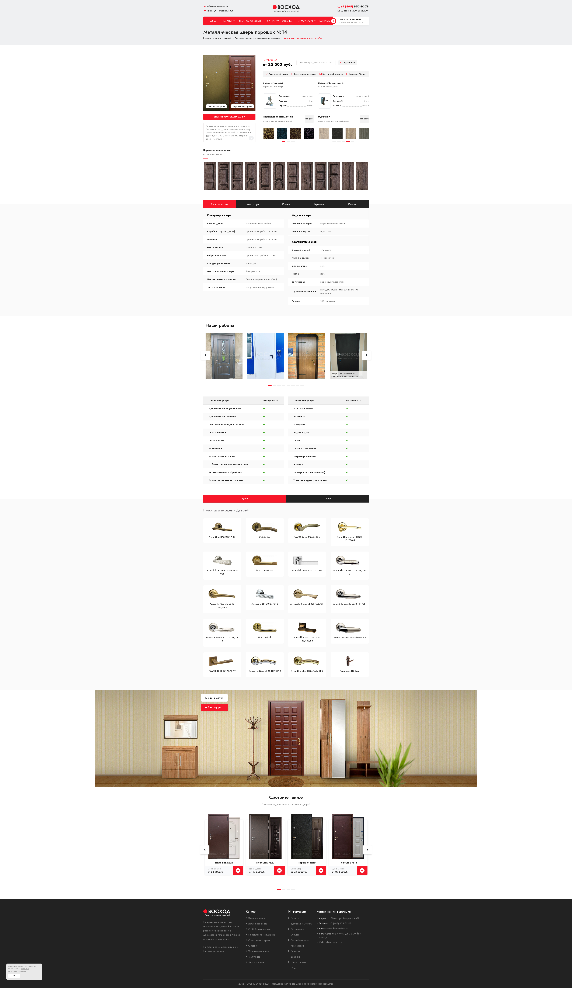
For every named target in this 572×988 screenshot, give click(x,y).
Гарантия (295, 951)
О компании (297, 929)
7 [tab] (297, 385)
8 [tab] (302, 385)
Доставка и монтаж (301, 923)
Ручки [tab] (245, 498)
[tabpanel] (268, 133)
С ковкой (253, 945)
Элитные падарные (258, 951)
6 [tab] (293, 385)
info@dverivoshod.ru (217, 6)
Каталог (227, 20)
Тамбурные (254, 956)
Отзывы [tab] (352, 204)
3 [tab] (293, 141)
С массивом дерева (259, 940)
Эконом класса (256, 918)
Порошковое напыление (261, 934)
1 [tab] (283, 141)
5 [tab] (352, 141)
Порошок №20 (265, 862)
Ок (14, 976)
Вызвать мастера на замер (229, 116)
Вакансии (296, 956)
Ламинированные (257, 923)
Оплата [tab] (286, 204)
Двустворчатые (256, 962)
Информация (305, 20)
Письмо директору (213, 951)
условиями (25, 968)
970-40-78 (355, 6)
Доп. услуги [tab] (252, 204)
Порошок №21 (224, 862)
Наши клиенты (299, 962)
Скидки (295, 918)
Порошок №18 (348, 862)
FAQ (293, 968)
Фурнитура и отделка (279, 20)
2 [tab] (288, 141)
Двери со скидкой (250, 20)
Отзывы (295, 934)
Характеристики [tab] (219, 204)
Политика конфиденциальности (220, 947)
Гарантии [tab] (319, 204)
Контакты (325, 20)
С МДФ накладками (259, 929)
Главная (212, 20)
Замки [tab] (327, 498)
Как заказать (297, 945)
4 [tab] (348, 141)
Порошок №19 (307, 862)
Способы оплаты (300, 940)
